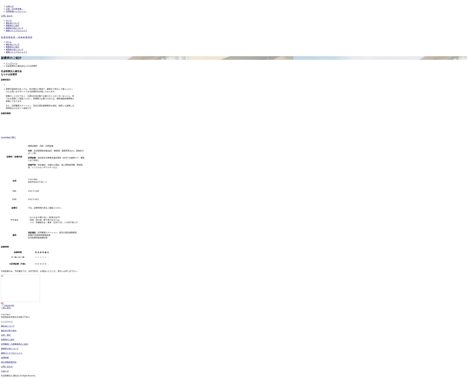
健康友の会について (14, 28)
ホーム (9, 20)
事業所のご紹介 (13, 25)
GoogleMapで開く (8, 137)
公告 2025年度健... (14, 9)
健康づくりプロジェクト (16, 31)
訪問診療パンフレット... (16, 11)
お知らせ (10, 6)
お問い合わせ (7, 16)
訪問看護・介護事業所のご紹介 (14, 344)
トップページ (12, 63)
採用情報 (5, 358)
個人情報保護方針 (9, 362)
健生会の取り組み (9, 331)
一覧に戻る (6, 308)
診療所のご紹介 (8, 340)
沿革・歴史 (6, 335)
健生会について (13, 23)
